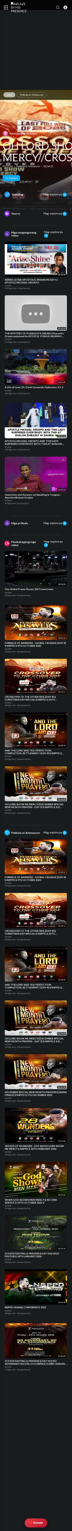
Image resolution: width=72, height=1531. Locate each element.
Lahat (9, 94)
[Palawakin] (6, 7)
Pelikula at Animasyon (32, 94)
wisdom (8, 285)
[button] (65, 7)
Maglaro (13, 178)
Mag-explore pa (53, 194)
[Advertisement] (36, 53)
